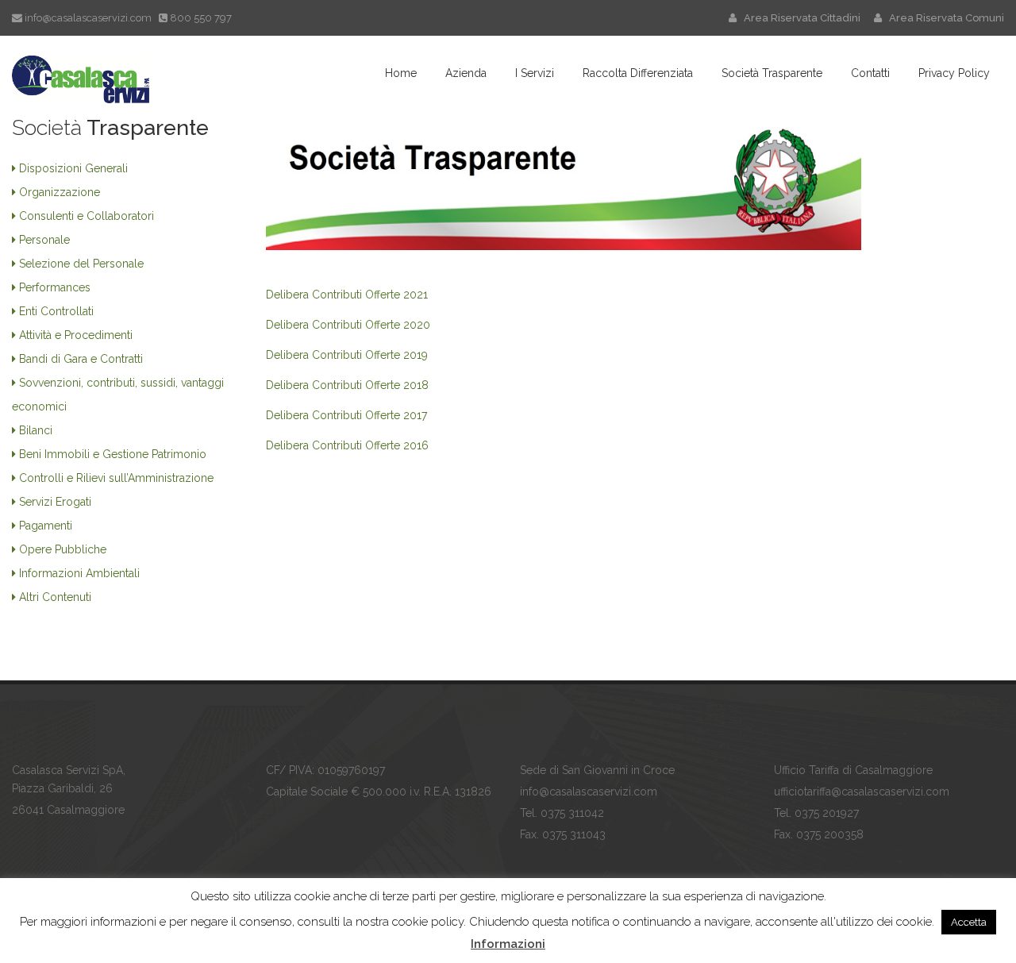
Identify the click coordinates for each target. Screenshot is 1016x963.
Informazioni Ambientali (79, 573)
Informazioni (508, 944)
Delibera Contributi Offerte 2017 (346, 415)
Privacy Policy (954, 73)
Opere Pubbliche (62, 549)
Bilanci (35, 430)
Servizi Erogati (55, 501)
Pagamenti (45, 525)
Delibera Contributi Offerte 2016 (347, 445)
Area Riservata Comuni (943, 18)
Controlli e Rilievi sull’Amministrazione (116, 478)
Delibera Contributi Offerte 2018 (347, 385)
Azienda (466, 73)
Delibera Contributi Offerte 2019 (347, 355)
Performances (54, 287)
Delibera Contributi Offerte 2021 (347, 294)
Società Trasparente (772, 73)
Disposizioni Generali (73, 168)
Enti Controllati (56, 311)
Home (401, 73)
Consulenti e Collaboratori (86, 216)
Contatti (870, 73)
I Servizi (534, 73)
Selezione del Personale (81, 263)
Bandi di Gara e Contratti (81, 358)
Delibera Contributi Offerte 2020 (348, 324)
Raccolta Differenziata (638, 73)
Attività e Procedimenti (76, 335)
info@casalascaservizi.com (88, 18)
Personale (44, 239)
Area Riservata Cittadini (800, 18)
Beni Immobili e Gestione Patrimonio (112, 454)
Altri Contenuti (55, 597)
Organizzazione (59, 192)
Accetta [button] (969, 922)
